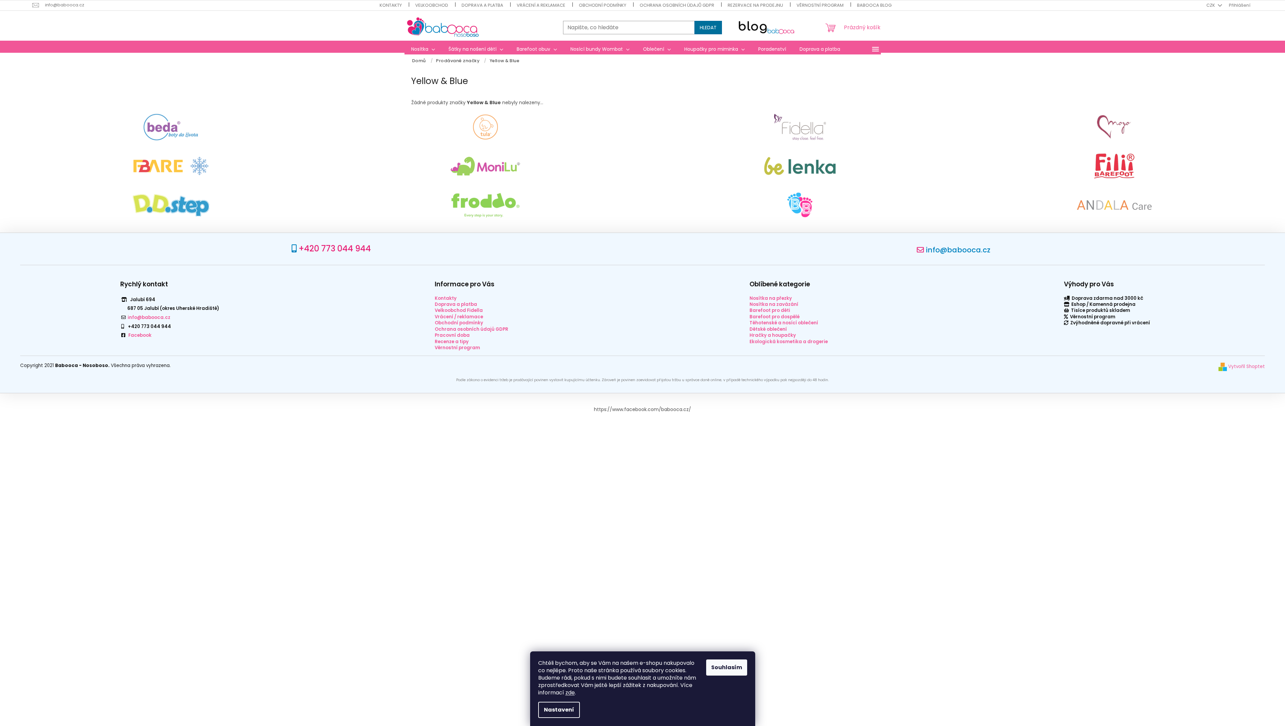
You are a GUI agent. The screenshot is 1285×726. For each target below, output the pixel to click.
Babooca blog (874, 5)
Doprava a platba (482, 5)
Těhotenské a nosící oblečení (783, 323)
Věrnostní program (820, 5)
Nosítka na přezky (770, 298)
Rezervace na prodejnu (755, 5)
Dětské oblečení (768, 329)
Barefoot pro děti (769, 310)
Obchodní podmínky (602, 5)
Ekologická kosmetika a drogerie (788, 341)
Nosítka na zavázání (773, 304)
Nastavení (559, 710)
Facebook (140, 335)
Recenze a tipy (452, 341)
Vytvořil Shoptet (1246, 366)
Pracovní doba (452, 335)
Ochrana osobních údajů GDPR (677, 5)
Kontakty (391, 5)
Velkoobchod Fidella (459, 310)
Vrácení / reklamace (459, 317)
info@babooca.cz (958, 250)
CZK (1211, 5)
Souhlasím (726, 667)
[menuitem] (423, 49)
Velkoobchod (431, 5)
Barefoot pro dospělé (774, 317)
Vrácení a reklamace (541, 5)
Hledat (708, 27)
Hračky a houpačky (772, 335)
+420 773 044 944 (335, 248)
